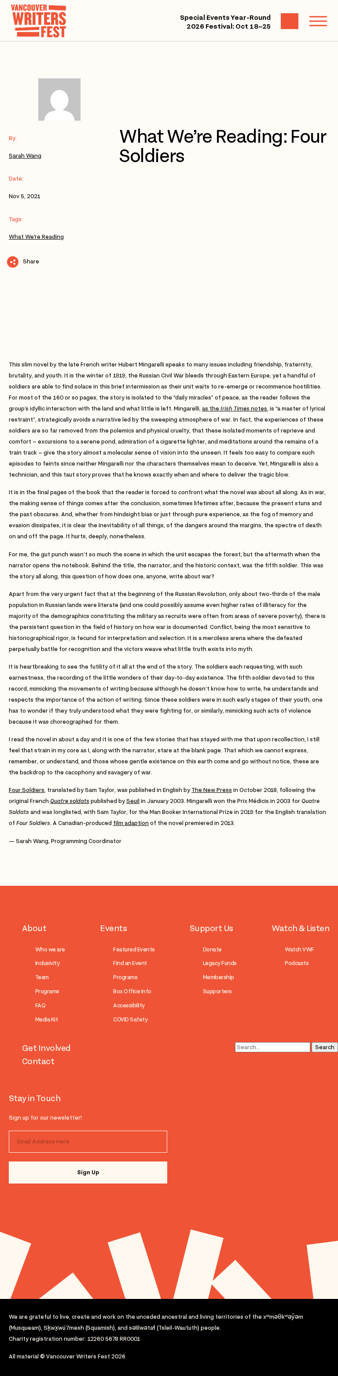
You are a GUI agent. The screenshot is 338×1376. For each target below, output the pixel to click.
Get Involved (46, 1048)
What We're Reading (36, 236)
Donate (212, 949)
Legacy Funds (220, 963)
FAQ (40, 1005)
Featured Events (133, 949)
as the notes (234, 408)
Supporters (217, 991)
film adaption (131, 823)
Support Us (211, 928)
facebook (62, 1202)
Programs (47, 991)
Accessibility (128, 1005)
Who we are (50, 949)
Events (113, 928)
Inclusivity (47, 963)
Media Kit (46, 1019)
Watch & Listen (300, 928)
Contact (38, 1061)
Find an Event (130, 963)
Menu (318, 21)
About (34, 928)
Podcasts (297, 963)
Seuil (133, 801)
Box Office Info (132, 991)
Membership (218, 977)
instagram (27, 1202)
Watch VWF (299, 949)
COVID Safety (130, 1019)
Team (42, 977)
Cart (289, 21)
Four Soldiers (26, 790)
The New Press (211, 790)
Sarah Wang (25, 155)
